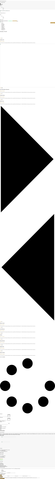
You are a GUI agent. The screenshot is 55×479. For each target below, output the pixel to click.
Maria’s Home (2, 352)
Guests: (1, 421)
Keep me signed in (3, 473)
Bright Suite (2, 346)
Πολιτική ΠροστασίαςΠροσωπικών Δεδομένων (3, 466)
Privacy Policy (2, 464)
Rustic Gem (2, 101)
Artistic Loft (2, 39)
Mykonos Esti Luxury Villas (7, 468)
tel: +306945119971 (2, 2)
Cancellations (1, 463)
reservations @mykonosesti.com (2, 457)
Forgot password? (2, 474)
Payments (1, 462)
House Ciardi (2, 323)
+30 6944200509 (3, 450)
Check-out (1, 417)
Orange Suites (2, 95)
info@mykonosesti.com (4, 451)
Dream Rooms (2, 340)
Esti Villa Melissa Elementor (4, 89)
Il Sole (1, 334)
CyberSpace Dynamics (17, 468)
